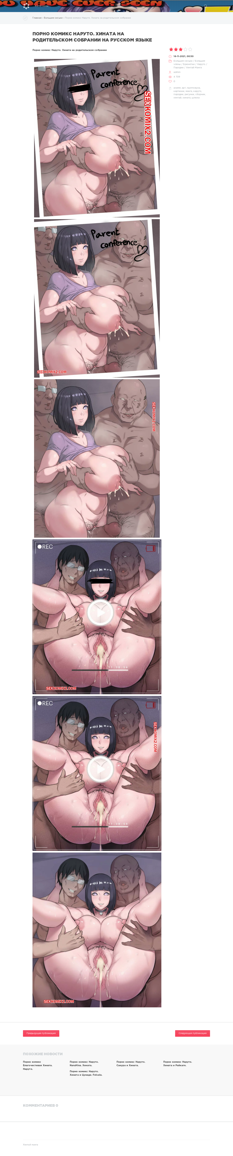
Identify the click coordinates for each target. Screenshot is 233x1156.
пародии (178, 94)
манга (189, 91)
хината (187, 98)
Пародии (179, 68)
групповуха (193, 88)
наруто (197, 91)
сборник (200, 94)
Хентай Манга (194, 68)
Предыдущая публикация (41, 1033)
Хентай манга (30, 1145)
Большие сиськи (53, 18)
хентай (177, 98)
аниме (177, 88)
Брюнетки (189, 64)
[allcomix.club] (26, 6)
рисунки (189, 94)
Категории (41, 6)
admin (177, 72)
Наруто (201, 64)
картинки (179, 91)
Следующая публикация (193, 1033)
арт (184, 88)
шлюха (196, 98)
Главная (37, 18)
